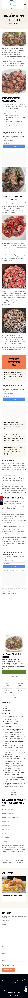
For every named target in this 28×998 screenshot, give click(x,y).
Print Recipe (15, 672)
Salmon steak (9, 817)
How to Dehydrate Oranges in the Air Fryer (6, 861)
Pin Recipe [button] (15, 676)
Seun (11, 23)
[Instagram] (15, 996)
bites (17, 817)
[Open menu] (25, 4)
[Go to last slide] (4, 889)
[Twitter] (13, 996)
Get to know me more (7, 841)
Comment (4, 924)
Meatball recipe (5, 833)
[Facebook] (10, 996)
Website (4, 960)
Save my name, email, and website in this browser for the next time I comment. (14, 964)
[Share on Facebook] (1, 500)
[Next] (23, 889)
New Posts (14, 13)
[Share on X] (1, 503)
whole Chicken (9, 809)
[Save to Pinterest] (1, 497)
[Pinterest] (18, 996)
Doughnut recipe (10, 813)
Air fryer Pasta (5, 821)
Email (4, 953)
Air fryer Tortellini (6, 825)
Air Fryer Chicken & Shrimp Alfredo (12, 895)
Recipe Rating (5, 920)
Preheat (16, 243)
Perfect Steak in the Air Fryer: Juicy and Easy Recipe (21, 861)
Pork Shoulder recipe (7, 829)
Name (4, 946)
